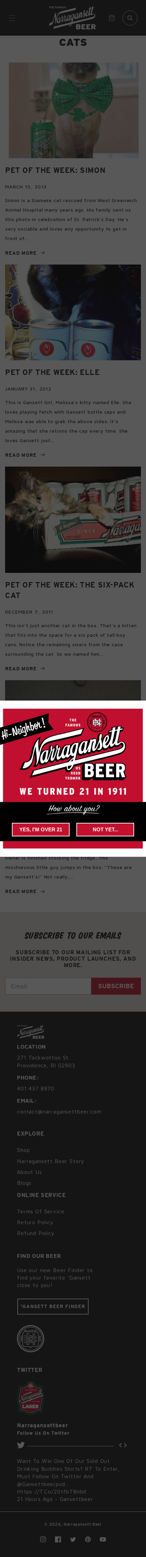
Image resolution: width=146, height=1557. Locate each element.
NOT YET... (105, 829)
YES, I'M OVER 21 (40, 829)
